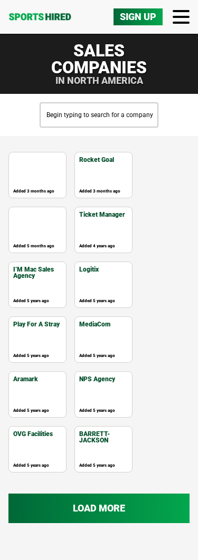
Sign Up (138, 16)
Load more (99, 508)
